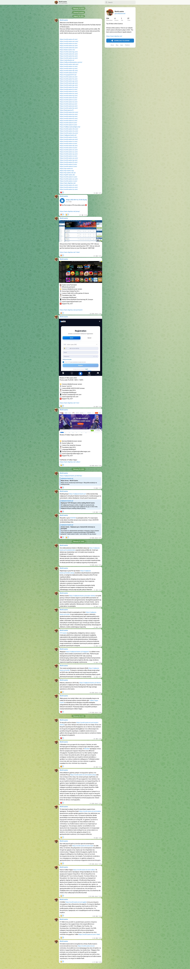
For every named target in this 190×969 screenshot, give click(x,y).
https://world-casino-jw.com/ (69, 106)
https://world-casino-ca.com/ (69, 58)
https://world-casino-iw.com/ (69, 102)
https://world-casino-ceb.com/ (69, 64)
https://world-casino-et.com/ (68, 77)
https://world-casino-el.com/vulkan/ (84, 869)
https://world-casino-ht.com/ (69, 91)
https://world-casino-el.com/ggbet (75, 902)
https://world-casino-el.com (86, 946)
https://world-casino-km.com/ (69, 112)
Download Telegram (121, 40)
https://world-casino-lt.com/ (68, 122)
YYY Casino (63, 633)
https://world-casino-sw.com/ (69, 158)
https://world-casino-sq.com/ (69, 154)
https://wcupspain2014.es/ (68, 75)
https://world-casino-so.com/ (69, 152)
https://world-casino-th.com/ (69, 162)
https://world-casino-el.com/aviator (90, 811)
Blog (117, 45)
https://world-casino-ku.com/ (69, 114)
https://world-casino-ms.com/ (69, 131)
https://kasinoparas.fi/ (67, 110)
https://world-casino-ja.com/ (68, 104)
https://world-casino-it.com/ (68, 166)
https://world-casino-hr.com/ (68, 89)
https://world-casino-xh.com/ (69, 185)
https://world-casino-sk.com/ (69, 145)
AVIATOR (73, 518)
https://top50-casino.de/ (67, 175)
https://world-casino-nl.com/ (68, 137)
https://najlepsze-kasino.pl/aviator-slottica (82, 595)
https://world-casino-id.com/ (68, 97)
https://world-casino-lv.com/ (68, 125)
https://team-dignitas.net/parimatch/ (71, 310)
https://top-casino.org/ (67, 170)
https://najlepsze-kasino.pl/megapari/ (77, 651)
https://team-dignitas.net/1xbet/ (70, 252)
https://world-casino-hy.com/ (69, 95)
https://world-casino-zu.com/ (69, 189)
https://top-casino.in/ (66, 168)
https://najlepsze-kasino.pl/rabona (90, 682)
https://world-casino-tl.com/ (68, 164)
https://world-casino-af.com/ (69, 39)
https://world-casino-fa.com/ (69, 79)
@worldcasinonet (120, 13)
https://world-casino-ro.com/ (69, 141)
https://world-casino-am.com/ (69, 41)
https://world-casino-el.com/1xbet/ (89, 934)
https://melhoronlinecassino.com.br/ (71, 62)
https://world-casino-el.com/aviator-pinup (83, 775)
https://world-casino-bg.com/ (69, 52)
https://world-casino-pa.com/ (69, 139)
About (112, 45)
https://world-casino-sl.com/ (68, 147)
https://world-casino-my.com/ (69, 133)
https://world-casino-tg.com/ (69, 160)
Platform (127, 45)
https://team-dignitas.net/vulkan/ (70, 462)
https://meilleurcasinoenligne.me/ (70, 127)
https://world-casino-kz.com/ (69, 118)
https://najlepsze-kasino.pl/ (68, 135)
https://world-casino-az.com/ (69, 45)
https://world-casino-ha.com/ (69, 87)
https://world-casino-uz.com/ (69, 179)
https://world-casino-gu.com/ (69, 85)
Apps (121, 45)
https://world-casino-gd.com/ (69, 83)
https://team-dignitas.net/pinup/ (70, 211)
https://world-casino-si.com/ (68, 143)
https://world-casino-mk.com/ (69, 129)
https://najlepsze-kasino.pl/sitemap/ (71, 475)
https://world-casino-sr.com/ (68, 156)
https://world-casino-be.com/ (69, 47)
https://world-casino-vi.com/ (68, 181)
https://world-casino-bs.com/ (69, 56)
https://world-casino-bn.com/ (69, 54)
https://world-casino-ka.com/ (69, 108)
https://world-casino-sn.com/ (69, 150)
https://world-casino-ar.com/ (68, 43)
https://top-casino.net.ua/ (68, 172)
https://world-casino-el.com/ (68, 72)
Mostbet (86, 748)
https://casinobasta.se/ (67, 60)
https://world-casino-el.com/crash (82, 845)
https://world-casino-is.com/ (68, 100)
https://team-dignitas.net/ (114, 36)
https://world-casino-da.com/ (69, 70)
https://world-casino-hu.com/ (69, 93)
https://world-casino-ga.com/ (69, 81)
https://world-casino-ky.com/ (69, 116)
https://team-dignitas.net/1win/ (69, 403)
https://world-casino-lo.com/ (68, 120)
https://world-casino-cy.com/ (69, 68)
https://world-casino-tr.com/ (68, 177)
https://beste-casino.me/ (67, 50)
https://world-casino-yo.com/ (69, 187)
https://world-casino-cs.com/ (69, 66)
